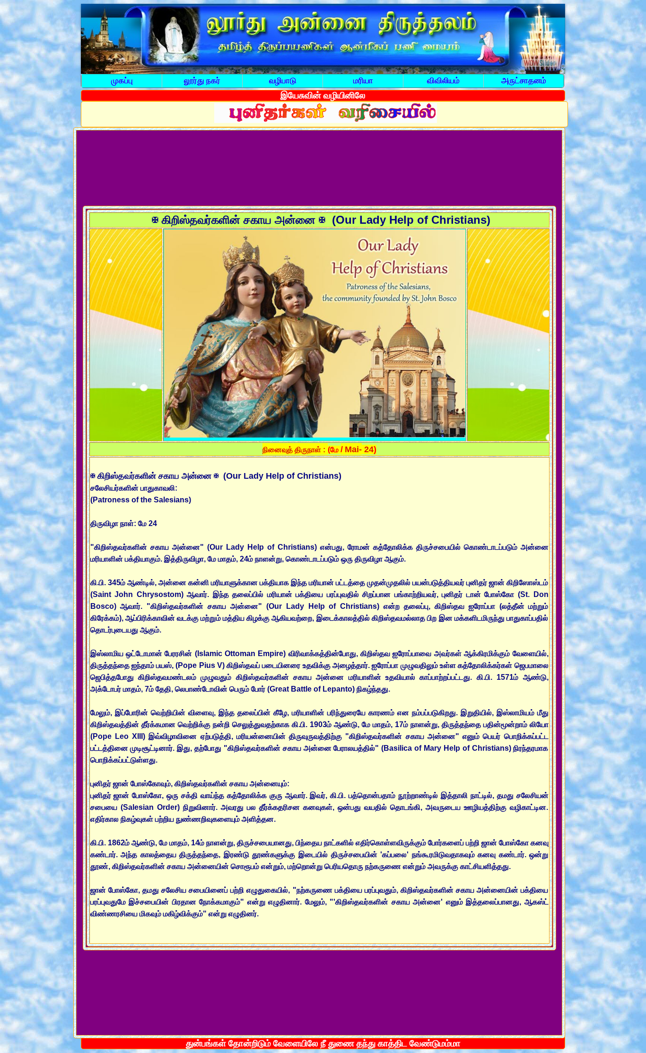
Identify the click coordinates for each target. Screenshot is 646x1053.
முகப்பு (122, 80)
